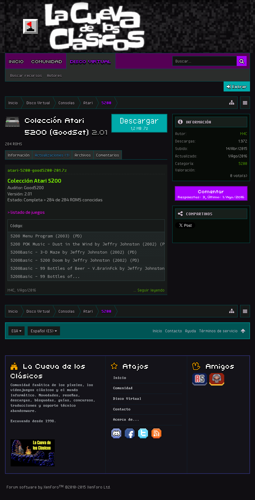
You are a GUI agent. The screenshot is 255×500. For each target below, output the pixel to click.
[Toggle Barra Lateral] (245, 103)
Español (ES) (42, 330)
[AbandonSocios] (199, 384)
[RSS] (156, 438)
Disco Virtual (90, 61)
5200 (243, 163)
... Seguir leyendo (149, 289)
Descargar (139, 123)
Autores (54, 75)
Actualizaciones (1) (52, 154)
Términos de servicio (218, 330)
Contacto (173, 330)
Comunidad (47, 61)
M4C (11, 289)
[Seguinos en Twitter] (143, 438)
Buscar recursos (26, 75)
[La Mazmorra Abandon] (216, 384)
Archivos (83, 154)
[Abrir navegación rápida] (231, 103)
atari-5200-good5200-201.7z (37, 170)
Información (19, 154)
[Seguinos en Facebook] (129, 438)
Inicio (16, 61)
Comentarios (107, 154)
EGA (15, 330)
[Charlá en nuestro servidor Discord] (116, 438)
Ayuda (190, 330)
